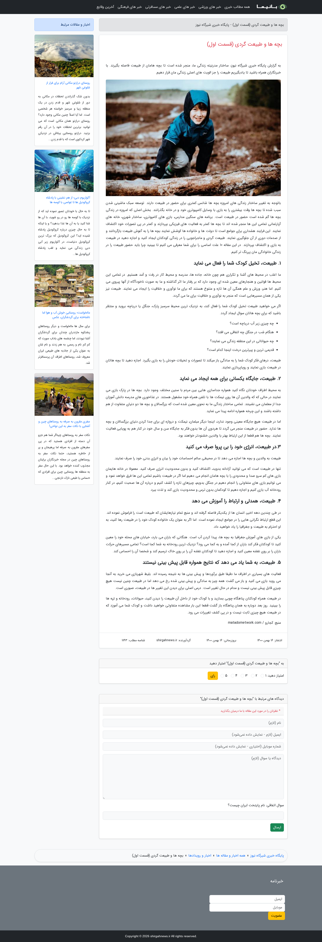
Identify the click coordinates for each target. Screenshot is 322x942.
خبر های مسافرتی (158, 7)
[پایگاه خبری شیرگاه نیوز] (271, 7)
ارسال (277, 827)
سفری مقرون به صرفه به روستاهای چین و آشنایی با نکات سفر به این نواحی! (64, 423)
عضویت (276, 915)
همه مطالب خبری (237, 7)
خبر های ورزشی (209, 7)
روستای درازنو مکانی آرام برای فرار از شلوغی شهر (68, 85)
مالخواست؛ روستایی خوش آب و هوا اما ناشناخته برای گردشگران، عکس (66, 315)
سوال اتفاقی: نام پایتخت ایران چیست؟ (256, 805)
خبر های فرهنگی (130, 7)
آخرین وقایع (105, 7)
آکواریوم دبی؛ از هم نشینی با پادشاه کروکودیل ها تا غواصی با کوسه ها (68, 200)
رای (213, 675)
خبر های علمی (184, 7)
